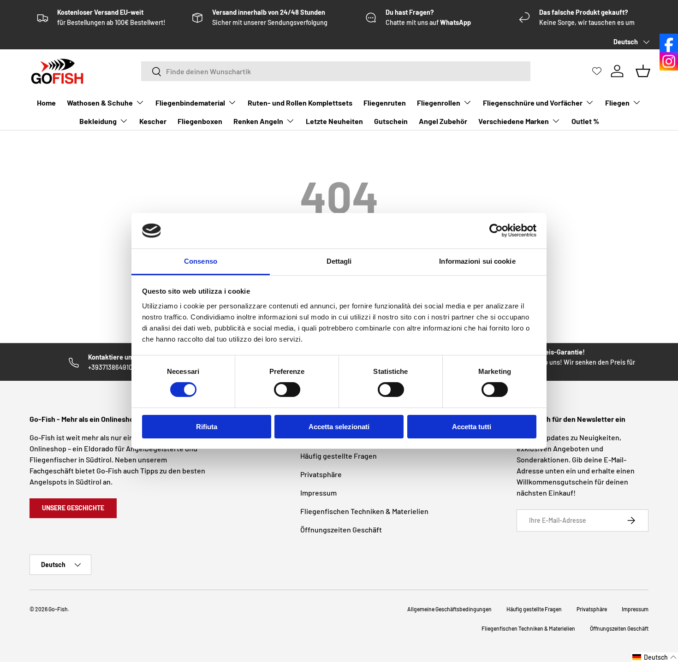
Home (46, 102)
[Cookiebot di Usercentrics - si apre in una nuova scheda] (496, 230)
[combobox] (335, 71)
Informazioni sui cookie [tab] (477, 261)
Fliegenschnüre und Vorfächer (533, 102)
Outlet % (585, 121)
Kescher (153, 121)
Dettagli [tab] (339, 261)
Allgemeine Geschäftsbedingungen (449, 609)
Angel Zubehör (443, 121)
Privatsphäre (321, 474)
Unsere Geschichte (73, 508)
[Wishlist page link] (596, 71)
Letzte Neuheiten (334, 121)
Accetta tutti (471, 427)
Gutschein (391, 121)
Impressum (318, 492)
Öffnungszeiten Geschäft (341, 529)
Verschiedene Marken (513, 121)
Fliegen (617, 102)
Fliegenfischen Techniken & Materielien (364, 511)
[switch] (287, 389)
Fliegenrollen (438, 102)
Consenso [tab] (200, 261)
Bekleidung (98, 121)
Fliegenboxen (200, 121)
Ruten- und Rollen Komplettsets (300, 102)
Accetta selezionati (339, 427)
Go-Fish (58, 609)
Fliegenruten (384, 102)
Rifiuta (206, 427)
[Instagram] (669, 61)
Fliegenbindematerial (190, 102)
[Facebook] (669, 43)
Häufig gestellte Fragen (338, 455)
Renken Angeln (258, 121)
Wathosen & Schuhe (100, 102)
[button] (654, 657)
